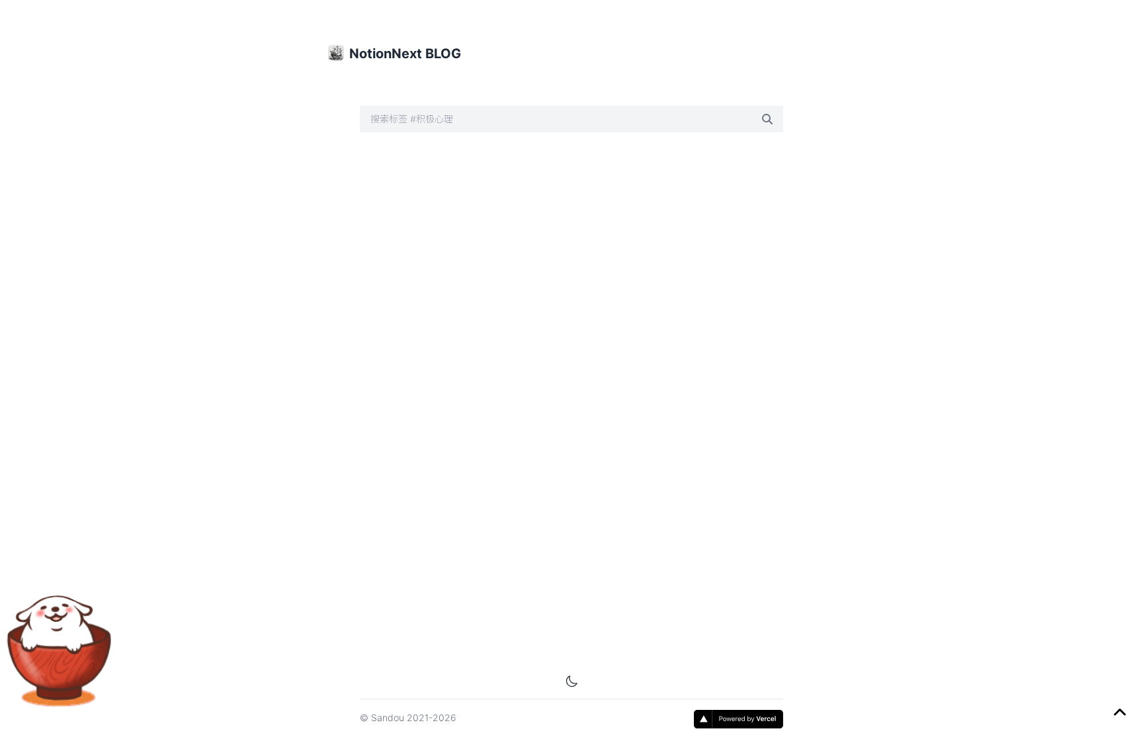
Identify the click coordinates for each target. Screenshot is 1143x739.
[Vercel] (738, 719)
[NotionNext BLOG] (336, 53)
